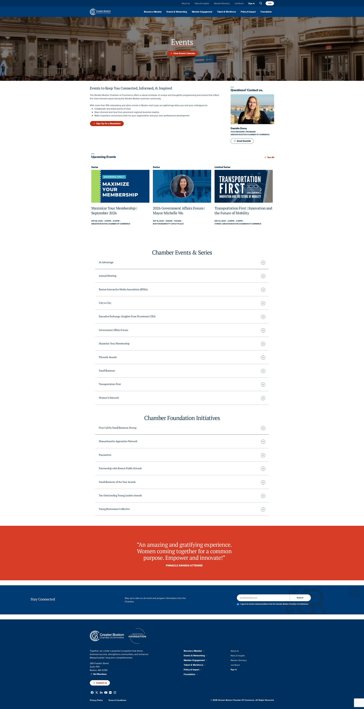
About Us (186, 3)
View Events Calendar (184, 53)
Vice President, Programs (243, 131)
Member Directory (222, 3)
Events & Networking (177, 12)
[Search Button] (260, 3)
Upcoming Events (103, 157)
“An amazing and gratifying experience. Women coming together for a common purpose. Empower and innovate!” (184, 551)
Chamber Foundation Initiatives (182, 418)
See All (270, 157)
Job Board (239, 3)
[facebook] (92, 693)
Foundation (266, 12)
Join (270, 3)
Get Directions (100, 674)
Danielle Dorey (239, 128)
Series (94, 167)
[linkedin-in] (101, 693)
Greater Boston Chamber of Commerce (250, 134)
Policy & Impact (248, 12)
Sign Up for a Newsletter (108, 123)
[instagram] (115, 693)
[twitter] (96, 693)
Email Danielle (244, 141)
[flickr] (110, 693)
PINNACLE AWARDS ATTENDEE (184, 565)
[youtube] (105, 693)
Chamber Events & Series (182, 252)
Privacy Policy (96, 700)
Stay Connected (43, 599)
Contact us (101, 683)
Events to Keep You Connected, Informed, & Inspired (131, 88)
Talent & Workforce (226, 12)
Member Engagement (202, 12)
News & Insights (202, 3)
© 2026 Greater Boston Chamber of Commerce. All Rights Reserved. (242, 700)
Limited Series (222, 167)
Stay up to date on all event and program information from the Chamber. (155, 600)
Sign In (251, 3)
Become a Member (153, 12)
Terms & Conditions (117, 700)
